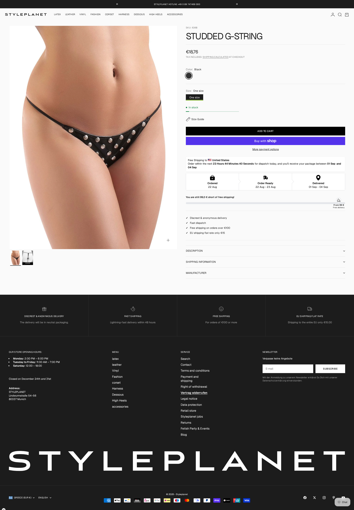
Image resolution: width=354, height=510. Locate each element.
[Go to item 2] (27, 258)
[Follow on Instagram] (324, 497)
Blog (184, 435)
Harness (124, 14)
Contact (186, 365)
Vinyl (82, 14)
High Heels (156, 14)
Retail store (188, 411)
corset (109, 14)
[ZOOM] (168, 240)
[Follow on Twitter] (314, 497)
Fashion (96, 14)
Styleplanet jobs (192, 416)
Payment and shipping (190, 379)
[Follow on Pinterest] (334, 497)
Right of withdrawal (194, 387)
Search (185, 359)
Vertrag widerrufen (194, 393)
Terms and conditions (195, 371)
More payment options (265, 149)
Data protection (191, 405)
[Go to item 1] (15, 258)
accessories (175, 14)
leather (70, 14)
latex (57, 14)
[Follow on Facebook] (305, 497)
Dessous (139, 14)
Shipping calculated (215, 57)
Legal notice (189, 399)
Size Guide (197, 119)
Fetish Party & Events (195, 428)
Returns (186, 423)
